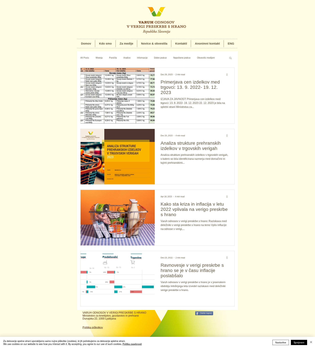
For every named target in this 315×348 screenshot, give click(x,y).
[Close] (311, 342)
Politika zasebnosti (132, 344)
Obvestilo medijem (206, 58)
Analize (126, 58)
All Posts (84, 58)
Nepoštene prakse (181, 58)
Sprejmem (299, 342)
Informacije (142, 58)
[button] (230, 58)
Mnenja (99, 58)
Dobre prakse (160, 58)
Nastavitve (280, 342)
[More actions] (228, 75)
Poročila (113, 58)
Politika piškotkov (93, 327)
